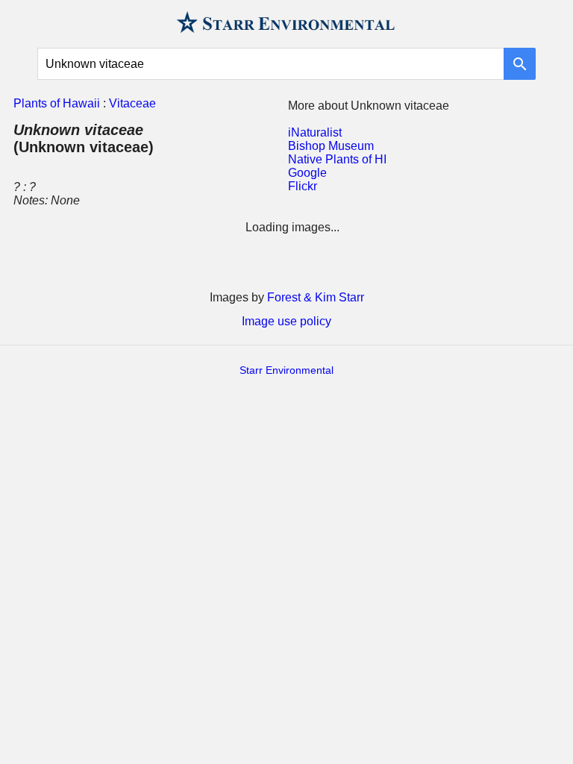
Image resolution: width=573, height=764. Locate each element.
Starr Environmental (286, 370)
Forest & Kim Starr (315, 297)
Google (307, 172)
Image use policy (286, 321)
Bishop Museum (331, 146)
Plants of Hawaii (56, 103)
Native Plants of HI (337, 159)
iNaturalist (315, 132)
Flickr (302, 186)
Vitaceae (132, 103)
